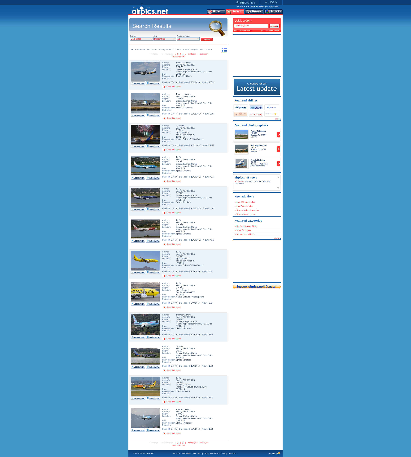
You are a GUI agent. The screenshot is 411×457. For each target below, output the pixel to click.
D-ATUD (179, 193)
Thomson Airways (183, 63)
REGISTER (247, 2)
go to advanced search (270, 30)
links (206, 453)
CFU (203, 72)
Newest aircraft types (245, 214)
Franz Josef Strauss (184, 387)
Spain (178, 132)
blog (224, 453)
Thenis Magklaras (184, 76)
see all (276, 238)
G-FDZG (179, 67)
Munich (188, 385)
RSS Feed (273, 453)
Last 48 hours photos (245, 202)
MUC (196, 387)
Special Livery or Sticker (247, 226)
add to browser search (243, 30)
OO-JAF (179, 351)
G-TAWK (179, 99)
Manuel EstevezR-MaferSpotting (190, 139)
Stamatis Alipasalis (184, 108)
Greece (179, 69)
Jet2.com (180, 126)
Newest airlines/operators (247, 210)
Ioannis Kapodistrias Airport (188, 72)
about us (176, 453)
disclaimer (186, 453)
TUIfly (178, 157)
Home (216, 11)
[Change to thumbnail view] (224, 52)
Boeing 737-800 (183, 65)
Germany (180, 385)
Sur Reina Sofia (183, 135)
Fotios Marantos (183, 391)
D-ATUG (179, 256)
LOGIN (272, 2)
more (277, 119)
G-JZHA (179, 130)
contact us (232, 453)
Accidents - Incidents (245, 234)
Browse (257, 11)
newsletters (215, 453)
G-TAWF (179, 414)
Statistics (276, 11)
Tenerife (185, 132)
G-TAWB (179, 319)
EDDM (203, 387)
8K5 (193, 65)
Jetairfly (179, 346)
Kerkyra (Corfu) (190, 69)
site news (197, 453)
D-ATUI (179, 162)
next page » (192, 54)
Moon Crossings (243, 230)
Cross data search (173, 86)
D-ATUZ (179, 225)
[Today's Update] (257, 94)
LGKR (209, 72)
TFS (192, 135)
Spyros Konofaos (183, 171)
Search (236, 11)
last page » (204, 54)
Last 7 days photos (244, 206)
